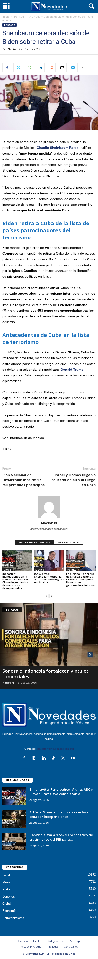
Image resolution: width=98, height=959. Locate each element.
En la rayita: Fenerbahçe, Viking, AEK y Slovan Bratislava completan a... (61, 791)
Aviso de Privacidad (31, 946)
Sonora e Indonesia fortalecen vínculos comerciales (45, 674)
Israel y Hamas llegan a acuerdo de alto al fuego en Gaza (73, 479)
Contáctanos (71, 946)
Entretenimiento (13, 918)
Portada (19, 16)
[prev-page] (46, 596)
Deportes (8, 896)
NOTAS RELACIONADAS (34, 542)
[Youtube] (73, 758)
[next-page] (51, 596)
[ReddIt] (51, 67)
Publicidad (53, 946)
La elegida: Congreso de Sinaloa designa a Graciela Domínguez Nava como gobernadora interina (80, 579)
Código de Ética (56, 941)
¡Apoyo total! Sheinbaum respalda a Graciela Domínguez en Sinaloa (49, 578)
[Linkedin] (40, 67)
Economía (9, 911)
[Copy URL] (83, 67)
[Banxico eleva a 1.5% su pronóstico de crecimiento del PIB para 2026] (14, 841)
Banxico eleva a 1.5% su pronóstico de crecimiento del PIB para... (61, 837)
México (39, 569)
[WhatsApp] (29, 67)
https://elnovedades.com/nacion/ (49, 528)
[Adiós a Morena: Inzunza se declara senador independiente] (14, 819)
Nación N (14, 49)
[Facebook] (7, 67)
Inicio (6, 16)
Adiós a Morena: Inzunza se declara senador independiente (58, 814)
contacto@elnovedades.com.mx (55, 748)
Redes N (8, 682)
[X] (18, 67)
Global (8, 569)
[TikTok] (54, 758)
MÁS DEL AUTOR (68, 542)
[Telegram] (73, 67)
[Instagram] (35, 758)
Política (71, 569)
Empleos (37, 941)
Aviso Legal (75, 941)
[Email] (62, 67)
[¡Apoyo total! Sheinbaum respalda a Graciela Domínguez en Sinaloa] (49, 561)
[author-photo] (49, 507)
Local (6, 875)
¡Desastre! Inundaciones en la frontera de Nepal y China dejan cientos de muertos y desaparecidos (15, 581)
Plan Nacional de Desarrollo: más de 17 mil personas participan (23, 479)
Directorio (22, 941)
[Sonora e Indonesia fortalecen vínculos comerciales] (49, 634)
